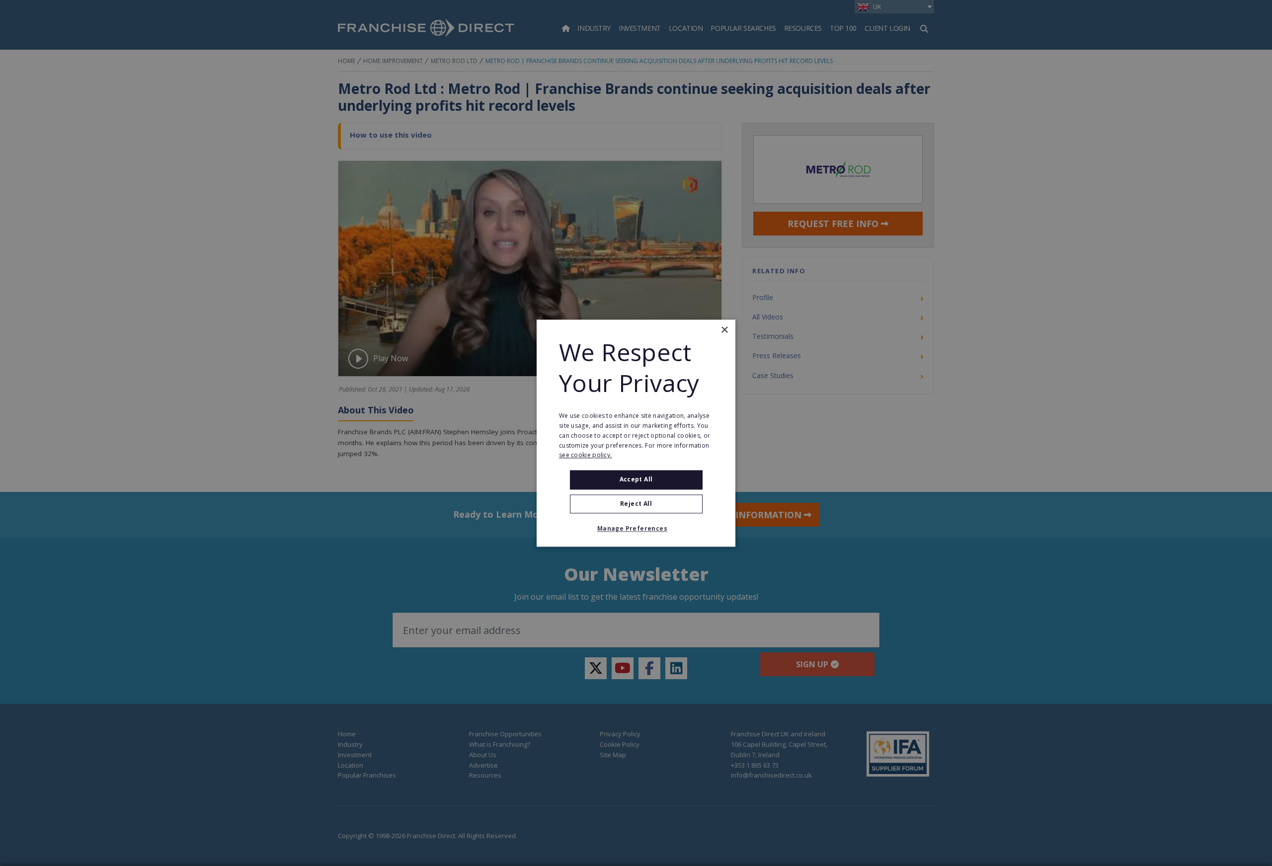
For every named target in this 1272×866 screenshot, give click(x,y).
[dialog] (636, 433)
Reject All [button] (636, 503)
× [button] (724, 330)
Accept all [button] (636, 479)
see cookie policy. (585, 455)
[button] (636, 528)
